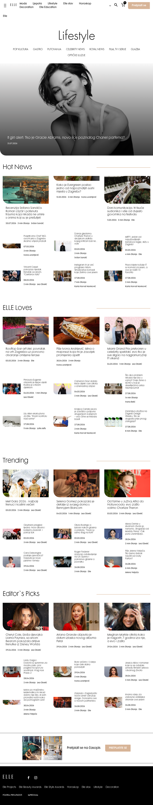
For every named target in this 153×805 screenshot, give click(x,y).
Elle (5, 16)
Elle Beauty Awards (30, 787)
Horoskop (85, 4)
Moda (23, 4)
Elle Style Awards (54, 787)
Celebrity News (75, 49)
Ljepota (37, 4)
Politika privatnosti (12, 795)
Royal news (96, 49)
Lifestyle (52, 4)
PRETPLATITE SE (118, 748)
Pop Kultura (20, 49)
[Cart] (123, 5)
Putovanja (54, 49)
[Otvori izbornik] (5, 5)
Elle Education (47, 7)
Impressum (33, 795)
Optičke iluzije (76, 55)
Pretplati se (139, 5)
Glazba (135, 49)
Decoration (26, 7)
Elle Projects (9, 787)
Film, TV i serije (117, 49)
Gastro (38, 49)
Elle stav (68, 4)
